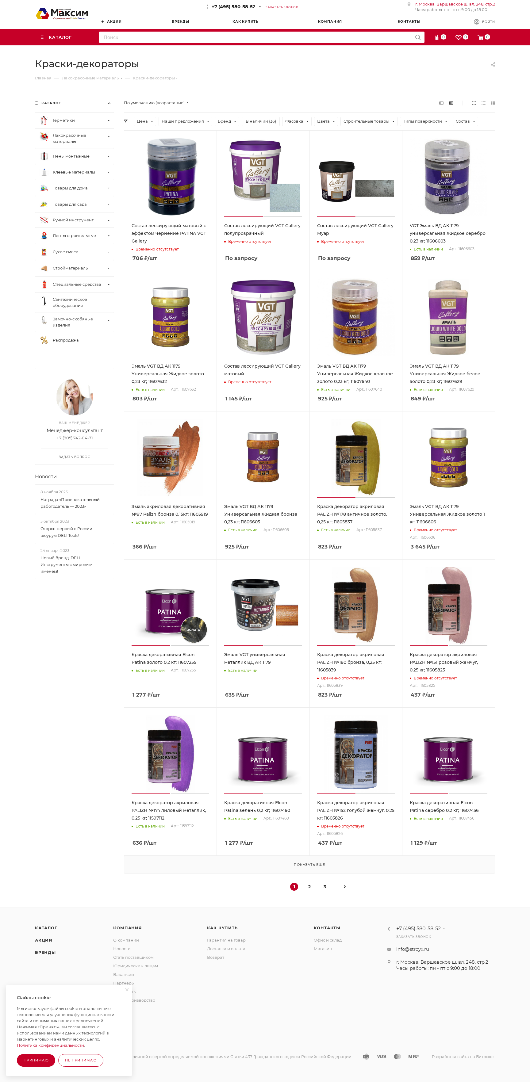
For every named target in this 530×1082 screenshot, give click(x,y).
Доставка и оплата (226, 948)
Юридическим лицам (135, 965)
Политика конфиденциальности (50, 1045)
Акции (43, 940)
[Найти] (417, 37)
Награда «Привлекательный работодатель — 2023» (70, 503)
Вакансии (123, 974)
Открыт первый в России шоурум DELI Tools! (66, 532)
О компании (126, 940)
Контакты (327, 927)
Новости (46, 477)
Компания (127, 927)
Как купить (222, 927)
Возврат (215, 957)
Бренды (45, 952)
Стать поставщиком (133, 957)
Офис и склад (328, 940)
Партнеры (124, 983)
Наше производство (134, 1000)
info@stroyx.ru (412, 949)
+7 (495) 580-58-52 (233, 7)
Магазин (323, 948)
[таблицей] (493, 103)
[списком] (483, 103)
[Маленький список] (441, 103)
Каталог (46, 927)
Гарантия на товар (226, 940)
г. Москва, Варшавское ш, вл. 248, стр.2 (455, 4)
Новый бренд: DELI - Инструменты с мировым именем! (66, 564)
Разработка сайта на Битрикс (463, 1056)
